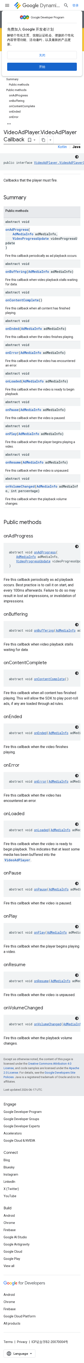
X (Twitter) (11, 1189)
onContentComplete (22, 300)
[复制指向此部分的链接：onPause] (25, 873)
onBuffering (15, 271)
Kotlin (62, 147)
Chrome (9, 1223)
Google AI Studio (15, 1237)
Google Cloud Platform (20, 1316)
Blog (7, 1160)
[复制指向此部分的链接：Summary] (30, 198)
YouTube (10, 1196)
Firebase (10, 1230)
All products (12, 1323)
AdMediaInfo (23, 234)
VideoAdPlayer (17, 860)
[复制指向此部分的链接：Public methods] (45, 522)
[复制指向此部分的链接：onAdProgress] (37, 536)
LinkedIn (9, 1181)
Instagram (11, 1174)
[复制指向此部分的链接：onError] (23, 765)
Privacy (22, 1342)
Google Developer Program (23, 1112)
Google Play (12, 1259)
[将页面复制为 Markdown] (43, 140)
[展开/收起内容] (9, 122)
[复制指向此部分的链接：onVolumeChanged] (47, 1008)
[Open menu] (7, 5)
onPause (12, 410)
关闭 (42, 55)
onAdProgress (16, 229)
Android (9, 1215)
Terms (8, 1342)
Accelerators (13, 1133)
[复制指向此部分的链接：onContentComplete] (51, 663)
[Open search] (66, 5)
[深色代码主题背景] (76, 156)
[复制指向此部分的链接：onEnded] (26, 717)
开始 (42, 67)
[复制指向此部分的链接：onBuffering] (32, 614)
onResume (13, 462)
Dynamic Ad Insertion (50, 5)
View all (9, 1266)
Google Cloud (13, 1251)
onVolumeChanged (20, 486)
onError (12, 353)
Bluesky (9, 1167)
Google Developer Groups (21, 1119)
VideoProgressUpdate (31, 238)
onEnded (12, 328)
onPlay (11, 434)
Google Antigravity (17, 1244)
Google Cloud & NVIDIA (19, 1140)
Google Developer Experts (22, 1126)
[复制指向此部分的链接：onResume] (30, 965)
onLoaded (13, 381)
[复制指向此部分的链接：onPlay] (21, 916)
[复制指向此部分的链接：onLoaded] (28, 814)
